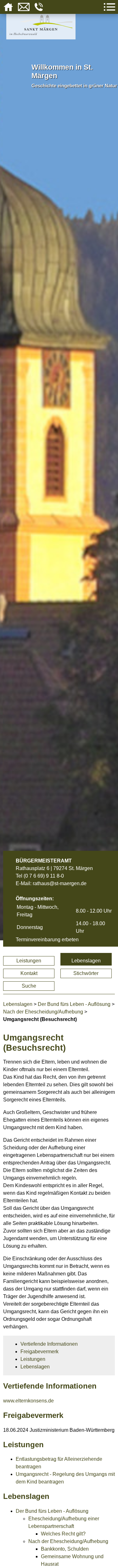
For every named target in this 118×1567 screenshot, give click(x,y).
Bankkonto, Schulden (65, 1549)
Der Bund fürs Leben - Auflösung (74, 1004)
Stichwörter (85, 973)
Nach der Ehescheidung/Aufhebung (43, 1011)
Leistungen (28, 960)
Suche (29, 986)
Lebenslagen (86, 960)
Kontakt (28, 973)
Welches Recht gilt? (63, 1533)
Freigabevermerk (39, 1351)
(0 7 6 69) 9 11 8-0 (44, 876)
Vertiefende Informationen (49, 1344)
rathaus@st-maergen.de (60, 883)
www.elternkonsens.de (28, 1400)
